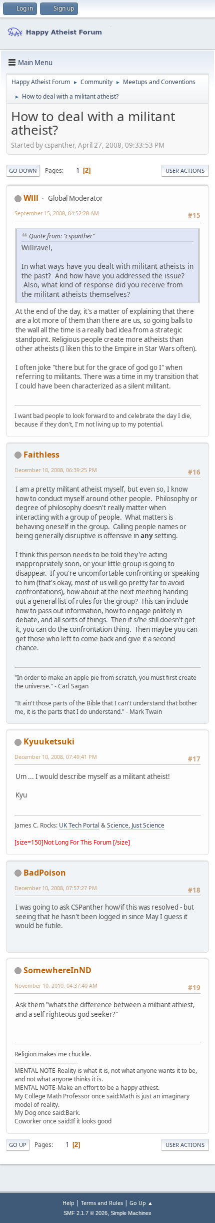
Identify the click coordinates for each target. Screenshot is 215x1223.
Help (68, 1202)
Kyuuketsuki (49, 741)
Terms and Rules (102, 1202)
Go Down (23, 170)
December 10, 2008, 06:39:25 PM (55, 470)
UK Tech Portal (79, 825)
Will (31, 197)
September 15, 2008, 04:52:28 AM (56, 213)
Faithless (42, 454)
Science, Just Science (135, 825)
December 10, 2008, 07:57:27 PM (55, 888)
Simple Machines (131, 1213)
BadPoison (45, 872)
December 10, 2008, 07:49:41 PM (55, 756)
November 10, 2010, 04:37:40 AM (56, 985)
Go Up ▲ (141, 1202)
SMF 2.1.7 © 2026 (86, 1213)
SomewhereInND (58, 970)
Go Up (17, 1144)
